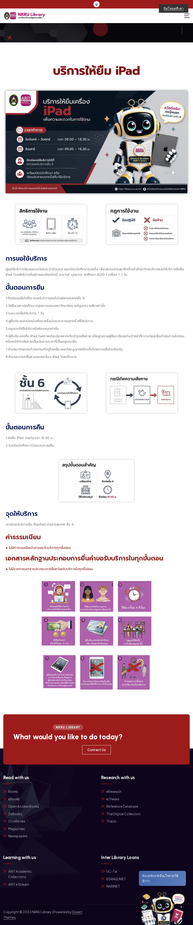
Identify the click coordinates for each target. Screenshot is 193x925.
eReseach (114, 791)
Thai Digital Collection (123, 814)
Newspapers (18, 836)
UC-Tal (111, 871)
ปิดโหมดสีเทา (174, 8)
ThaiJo (111, 821)
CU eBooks (16, 821)
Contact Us (96, 750)
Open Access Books (23, 806)
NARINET (113, 886)
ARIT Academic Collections (20, 874)
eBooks (14, 799)
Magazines (16, 829)
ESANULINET (116, 879)
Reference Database (122, 806)
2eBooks (15, 814)
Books (13, 791)
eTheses (113, 799)
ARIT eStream (18, 884)
